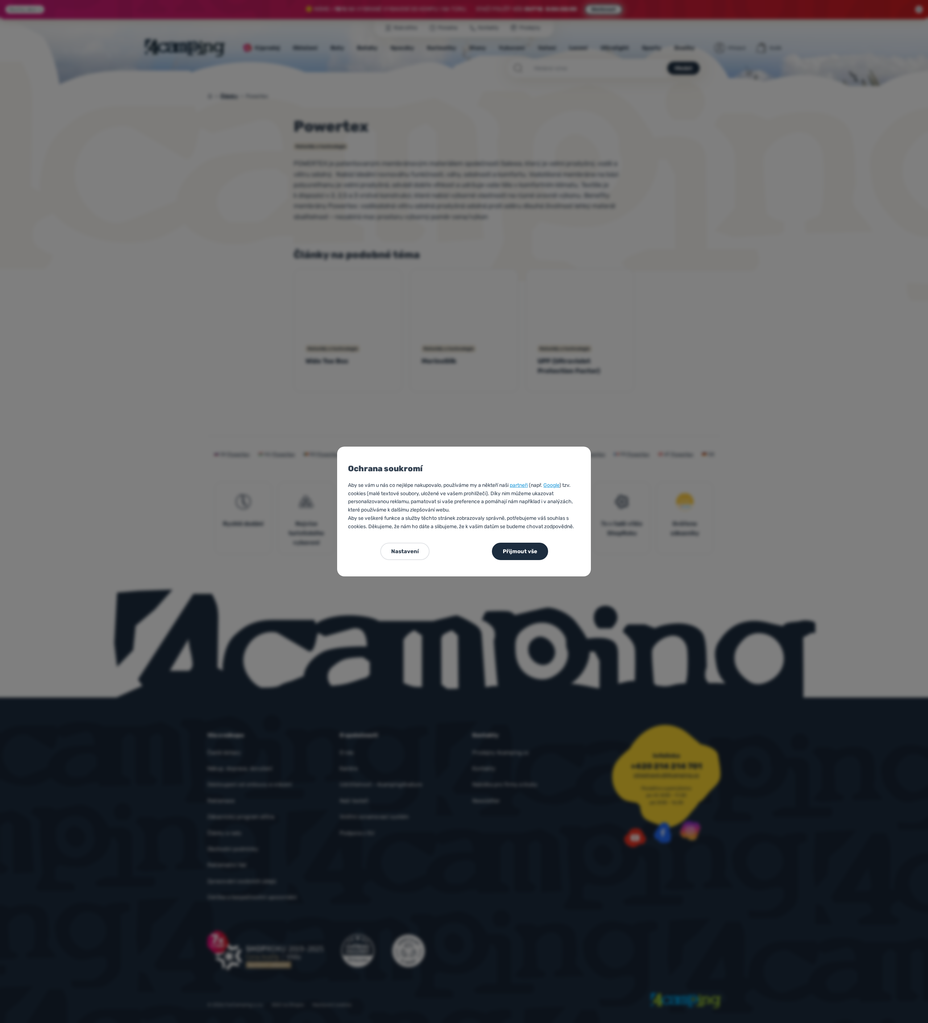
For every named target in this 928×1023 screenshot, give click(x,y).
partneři (519, 485)
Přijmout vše (520, 551)
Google (551, 485)
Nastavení (405, 551)
